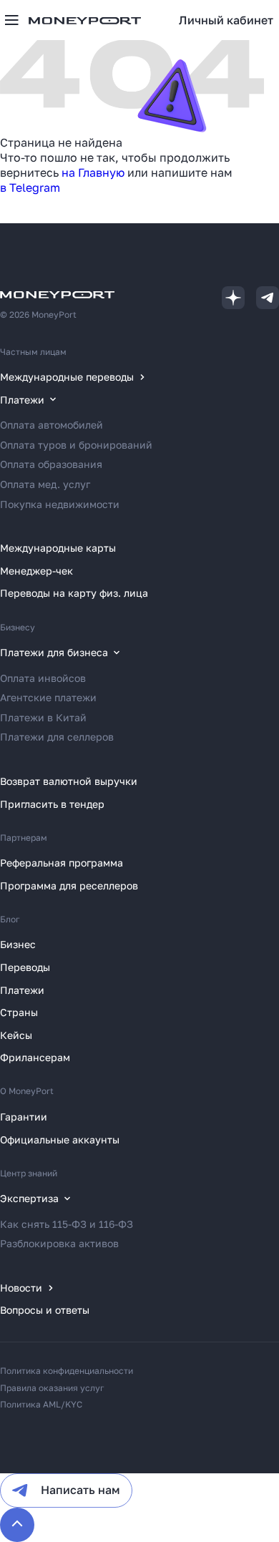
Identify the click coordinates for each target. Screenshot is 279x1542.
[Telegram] (267, 297)
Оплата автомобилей (51, 425)
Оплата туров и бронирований (76, 445)
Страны (19, 1012)
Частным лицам (33, 351)
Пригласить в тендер (52, 804)
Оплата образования (51, 464)
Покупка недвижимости (59, 504)
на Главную (93, 172)
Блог (10, 919)
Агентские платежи (48, 697)
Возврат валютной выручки (68, 781)
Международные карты (58, 548)
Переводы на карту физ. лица (74, 593)
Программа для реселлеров (69, 885)
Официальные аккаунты (59, 1139)
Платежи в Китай (43, 717)
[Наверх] (17, 1525)
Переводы (25, 967)
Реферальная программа (61, 863)
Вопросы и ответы (44, 1310)
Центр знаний (28, 1173)
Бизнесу (17, 627)
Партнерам (23, 837)
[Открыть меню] (11, 20)
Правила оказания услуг (52, 1387)
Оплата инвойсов (43, 678)
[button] (226, 20)
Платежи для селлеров (57, 737)
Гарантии (23, 1117)
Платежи (22, 990)
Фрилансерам (35, 1057)
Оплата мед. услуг (45, 484)
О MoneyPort (27, 1090)
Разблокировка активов (59, 1243)
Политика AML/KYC (41, 1404)
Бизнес (18, 944)
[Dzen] (233, 297)
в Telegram (30, 187)
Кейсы (16, 1035)
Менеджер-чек (36, 571)
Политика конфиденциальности (66, 1370)
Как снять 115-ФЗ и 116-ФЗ (66, 1224)
